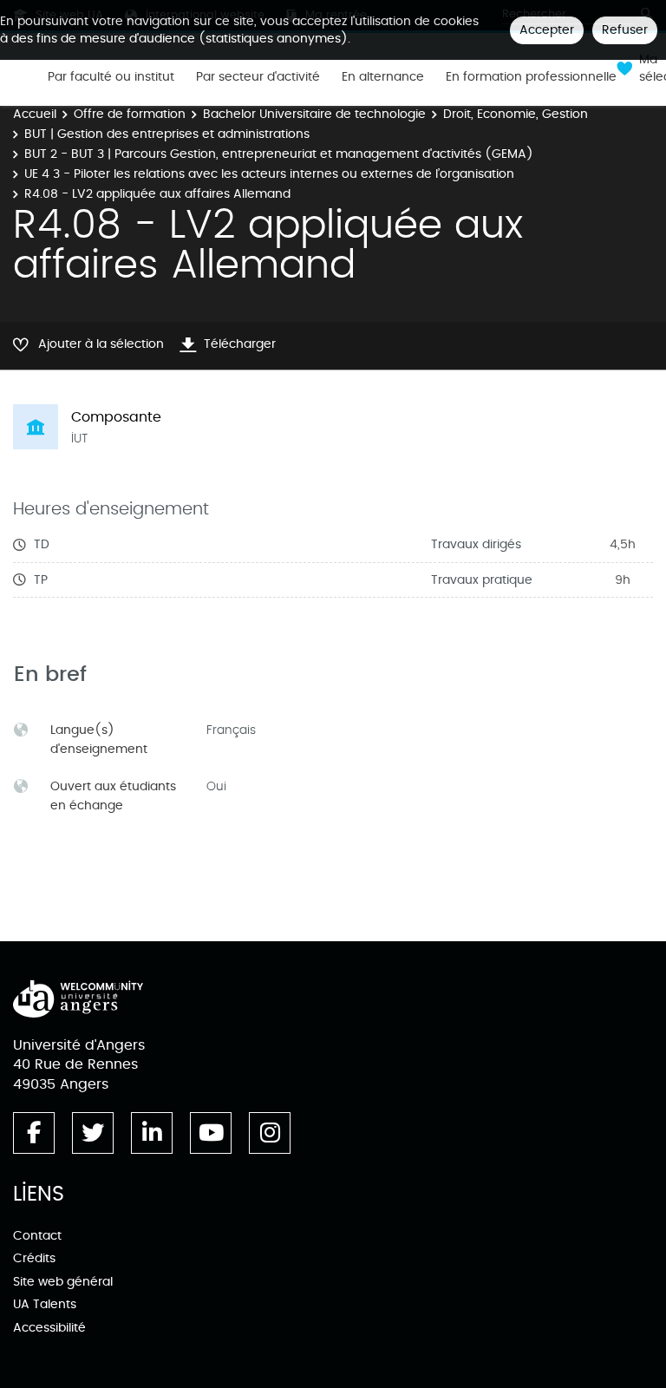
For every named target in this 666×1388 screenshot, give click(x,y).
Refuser (625, 30)
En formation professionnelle (531, 77)
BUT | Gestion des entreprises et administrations (167, 134)
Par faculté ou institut (111, 77)
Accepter (546, 30)
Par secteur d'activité (258, 77)
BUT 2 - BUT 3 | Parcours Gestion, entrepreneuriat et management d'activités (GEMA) (278, 154)
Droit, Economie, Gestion (515, 114)
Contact (37, 1236)
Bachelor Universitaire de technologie (314, 114)
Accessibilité (49, 1328)
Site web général (63, 1282)
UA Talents (44, 1304)
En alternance (383, 77)
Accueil (34, 114)
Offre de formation (130, 114)
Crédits (34, 1258)
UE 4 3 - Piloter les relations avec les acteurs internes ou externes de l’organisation (269, 174)
